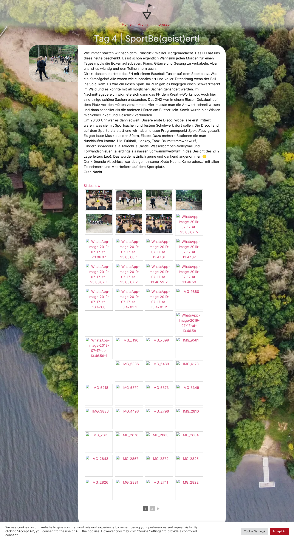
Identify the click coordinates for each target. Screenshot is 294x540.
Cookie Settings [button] (254, 531)
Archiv (143, 24)
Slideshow (92, 185)
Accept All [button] (279, 531)
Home (127, 24)
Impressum (163, 24)
